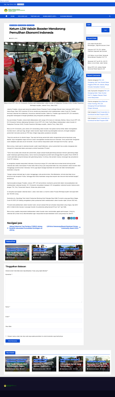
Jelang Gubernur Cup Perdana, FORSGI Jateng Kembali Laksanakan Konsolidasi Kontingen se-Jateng (26, 228)
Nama (7, 307)
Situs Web (8, 326)
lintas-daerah (30, 25)
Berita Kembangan (11, 250)
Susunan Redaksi (66, 16)
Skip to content (4, 1)
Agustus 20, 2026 (13, 369)
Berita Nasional (22, 25)
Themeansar (35, 393)
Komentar (8, 274)
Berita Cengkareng (11, 248)
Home (12, 16)
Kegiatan (45, 248)
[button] (109, 16)
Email (7, 316)
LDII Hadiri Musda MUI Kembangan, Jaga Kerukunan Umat (17, 255)
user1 (23, 369)
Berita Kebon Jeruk (22, 248)
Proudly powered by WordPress (12, 393)
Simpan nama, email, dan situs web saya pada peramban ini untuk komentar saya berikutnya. (35, 336)
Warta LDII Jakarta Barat (40, 250)
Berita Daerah (13, 25)
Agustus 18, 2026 (40, 369)
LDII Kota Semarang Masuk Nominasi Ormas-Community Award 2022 (62, 227)
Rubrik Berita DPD (49, 16)
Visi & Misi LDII (22, 16)
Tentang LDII (35, 16)
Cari (88, 25)
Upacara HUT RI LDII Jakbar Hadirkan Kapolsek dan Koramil (43, 255)
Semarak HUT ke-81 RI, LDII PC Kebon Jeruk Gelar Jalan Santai (97, 366)
